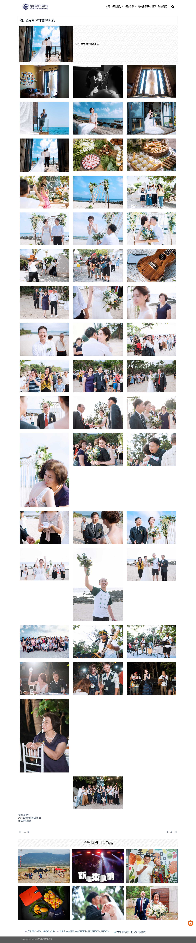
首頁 (107, 6)
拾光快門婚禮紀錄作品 (31, 818)
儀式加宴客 (37, 931)
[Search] (172, 7)
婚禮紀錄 (105, 931)
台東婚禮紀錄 (81, 931)
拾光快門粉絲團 (24, 821)
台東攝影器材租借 (147, 6)
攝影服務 (116, 6)
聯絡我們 (162, 6)
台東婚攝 (70, 931)
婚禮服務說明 (23, 815)
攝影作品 (129, 6)
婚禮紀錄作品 (49, 931)
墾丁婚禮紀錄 (94, 931)
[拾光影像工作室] (35, 6)
